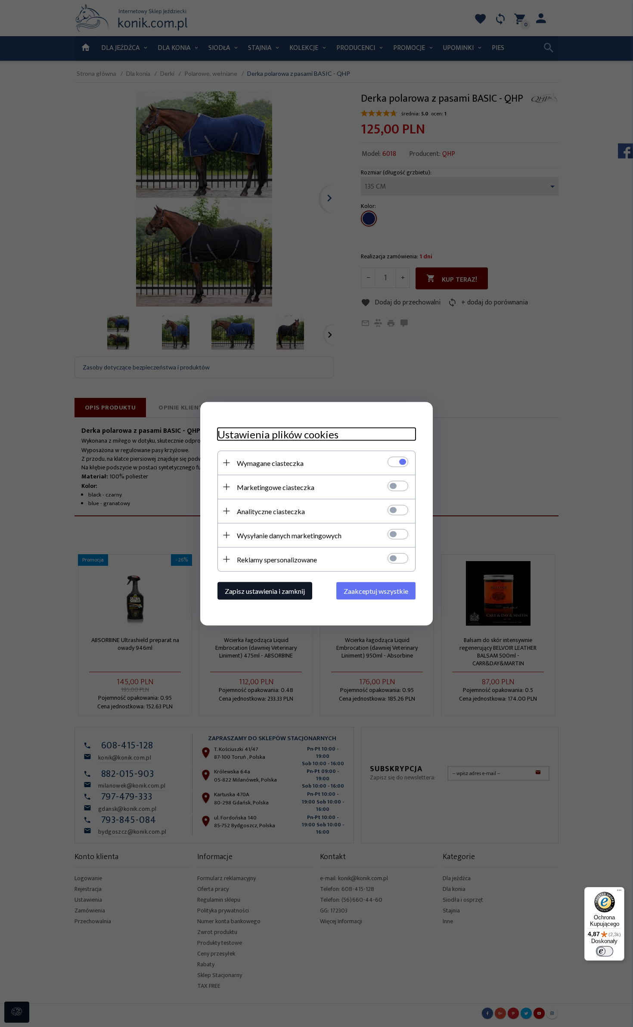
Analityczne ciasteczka (271, 511)
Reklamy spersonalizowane (277, 559)
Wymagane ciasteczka (270, 463)
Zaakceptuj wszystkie (376, 590)
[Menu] (619, 892)
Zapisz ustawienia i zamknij (265, 590)
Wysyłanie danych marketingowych (289, 535)
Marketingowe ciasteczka (275, 487)
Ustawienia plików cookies (277, 434)
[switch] (604, 951)
